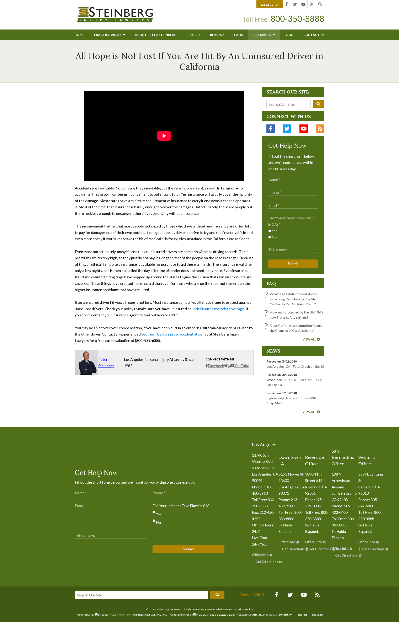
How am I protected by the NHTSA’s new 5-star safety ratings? (294, 314)
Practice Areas (108, 35)
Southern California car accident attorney (174, 334)
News (273, 351)
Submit (293, 263)
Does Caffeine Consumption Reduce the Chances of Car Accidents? (294, 327)
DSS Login (317, 614)
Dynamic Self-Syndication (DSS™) (269, 614)
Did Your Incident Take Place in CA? (182, 505)
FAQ (271, 283)
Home (79, 35)
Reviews (217, 35)
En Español (269, 4)
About (156, 35)
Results (194, 35)
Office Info (260, 555)
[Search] (320, 4)
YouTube (241, 365)
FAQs (238, 35)
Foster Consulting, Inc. (149, 614)
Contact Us (314, 35)
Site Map (302, 614)
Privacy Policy (245, 609)
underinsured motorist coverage (218, 308)
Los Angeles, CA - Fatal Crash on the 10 (295, 366)
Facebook (216, 365)
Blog (289, 35)
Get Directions (266, 562)
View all (309, 339)
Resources (262, 35)
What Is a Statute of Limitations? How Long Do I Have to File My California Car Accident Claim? (292, 298)
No (274, 237)
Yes (274, 231)
